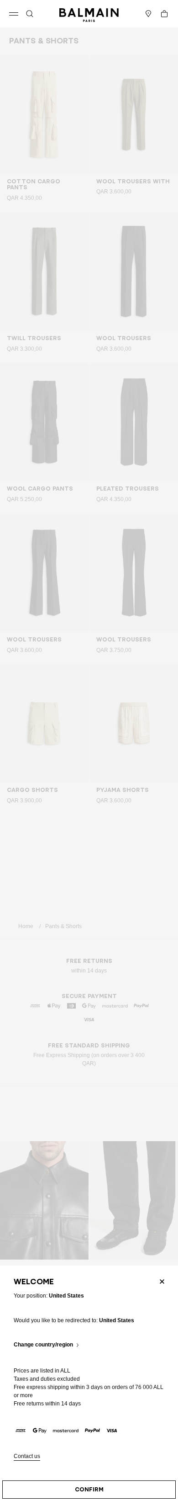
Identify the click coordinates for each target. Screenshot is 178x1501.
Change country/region (43, 1345)
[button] (29, 13)
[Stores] (148, 13)
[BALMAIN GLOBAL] (89, 13)
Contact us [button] (27, 1456)
